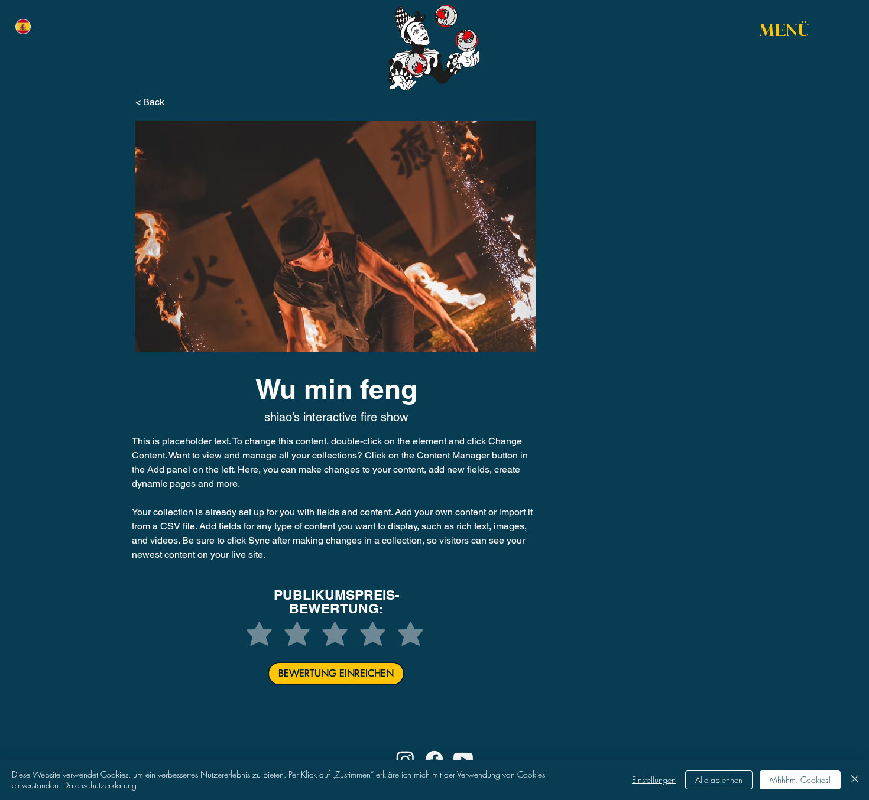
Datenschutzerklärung (100, 785)
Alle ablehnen (718, 779)
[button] (785, 32)
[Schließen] (855, 780)
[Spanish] (23, 26)
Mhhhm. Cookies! (800, 779)
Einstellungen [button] (654, 779)
